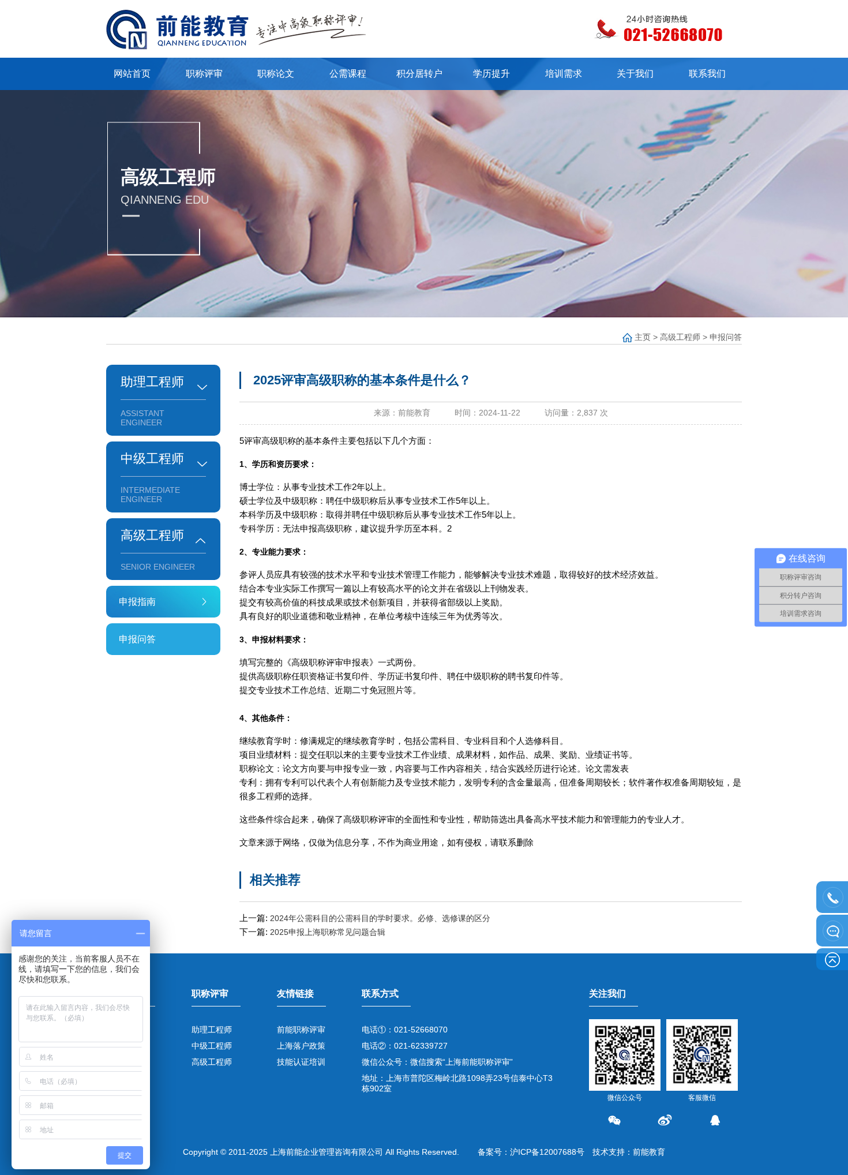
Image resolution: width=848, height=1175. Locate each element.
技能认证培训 (301, 1062)
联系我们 (707, 73)
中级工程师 (212, 1045)
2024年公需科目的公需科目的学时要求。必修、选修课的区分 (380, 918)
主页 (643, 337)
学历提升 (491, 73)
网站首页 (132, 73)
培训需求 (563, 73)
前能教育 (649, 1152)
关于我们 (635, 73)
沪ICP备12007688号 (547, 1152)
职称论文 (275, 73)
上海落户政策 (301, 1045)
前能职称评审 (301, 1029)
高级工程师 (680, 337)
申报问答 (726, 337)
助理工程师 (212, 1029)
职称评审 (204, 73)
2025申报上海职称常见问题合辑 (327, 932)
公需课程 (347, 73)
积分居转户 (419, 73)
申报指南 (137, 602)
